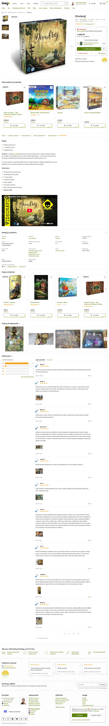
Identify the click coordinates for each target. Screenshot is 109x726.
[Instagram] (8, 719)
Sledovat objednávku (34, 705)
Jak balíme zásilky (34, 701)
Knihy (34, 8)
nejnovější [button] (49, 360)
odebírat (102, 684)
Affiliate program (60, 707)
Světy (3, 8)
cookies (85, 709)
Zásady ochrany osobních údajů (81, 719)
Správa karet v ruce (34, 254)
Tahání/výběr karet (34, 256)
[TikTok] (21, 719)
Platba (36, 700)
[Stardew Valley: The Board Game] (41, 107)
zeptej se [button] (102, 53)
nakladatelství (75, 653)
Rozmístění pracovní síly (35, 250)
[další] (78, 633)
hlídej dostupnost (90, 49)
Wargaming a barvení (19, 8)
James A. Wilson (60, 250)
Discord (6, 703)
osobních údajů (103, 688)
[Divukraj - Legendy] (14, 297)
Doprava (31, 700)
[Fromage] (67, 107)
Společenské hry (12, 12)
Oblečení (66, 8)
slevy (21, 3)
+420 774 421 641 (81, 2)
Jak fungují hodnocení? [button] (27, 376)
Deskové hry (21, 12)
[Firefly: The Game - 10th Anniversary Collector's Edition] (14, 107)
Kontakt (84, 698)
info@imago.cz (8, 701)
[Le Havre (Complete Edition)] (94, 107)
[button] (54, 82)
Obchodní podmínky (61, 698)
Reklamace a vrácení (34, 703)
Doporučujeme (26, 135)
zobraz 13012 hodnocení (9, 667)
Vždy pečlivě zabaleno (99, 652)
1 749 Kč (86, 36)
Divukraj (84, 19)
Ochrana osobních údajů (62, 700)
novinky (14, 3)
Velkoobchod (59, 703)
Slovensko (33, 710)
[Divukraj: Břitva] (41, 297)
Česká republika (35, 709)
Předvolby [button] (96, 711)
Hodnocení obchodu (88, 705)
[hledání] (66, 3)
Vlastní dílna (74, 652)
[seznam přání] (103, 49)
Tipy (73, 8)
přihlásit (93, 3)
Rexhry (4, 238)
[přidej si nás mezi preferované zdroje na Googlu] (26, 719)
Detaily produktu (13, 135)
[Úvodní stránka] (2, 12)
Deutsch (32, 714)
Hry (9, 8)
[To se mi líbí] (89, 375)
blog (28, 3)
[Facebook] (3, 719)
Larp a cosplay (43, 8)
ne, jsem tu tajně (95, 715)
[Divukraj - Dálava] (67, 297)
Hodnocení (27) (52, 135)
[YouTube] (17, 719)
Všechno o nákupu (34, 698)
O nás (83, 703)
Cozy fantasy (32, 238)
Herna (84, 701)
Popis (3, 135)
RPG (29, 8)
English (32, 712)
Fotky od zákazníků (38, 135)
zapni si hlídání (81, 31)
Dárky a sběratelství (56, 8)
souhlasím (80, 715)
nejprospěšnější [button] (40, 360)
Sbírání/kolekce (33, 252)
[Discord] (12, 719)
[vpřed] (71, 46)
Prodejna (84, 700)
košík (104, 3)
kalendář (35, 3)
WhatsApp (6, 705)
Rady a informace (60, 701)
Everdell (15, 154)
